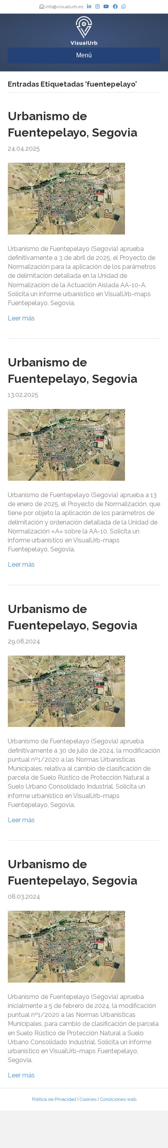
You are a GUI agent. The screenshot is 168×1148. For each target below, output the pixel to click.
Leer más (21, 318)
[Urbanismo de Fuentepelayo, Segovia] (66, 198)
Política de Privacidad (54, 1099)
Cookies (88, 1099)
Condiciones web (118, 1099)
